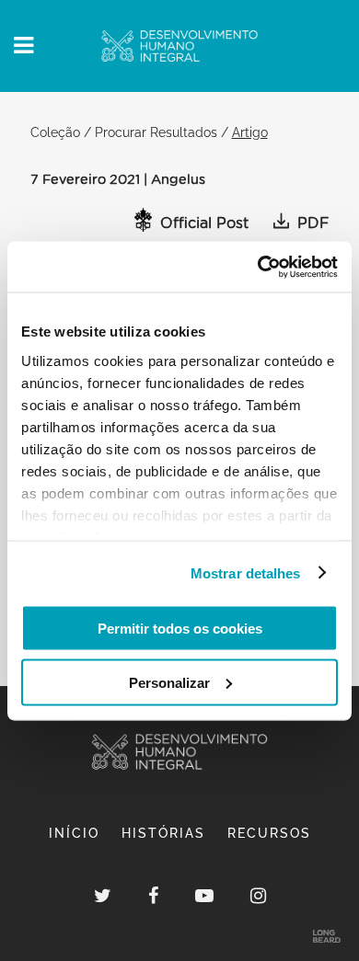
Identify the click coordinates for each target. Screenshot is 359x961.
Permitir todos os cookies (180, 628)
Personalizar (169, 682)
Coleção (55, 132)
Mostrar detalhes (246, 572)
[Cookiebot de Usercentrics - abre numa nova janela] (258, 267)
